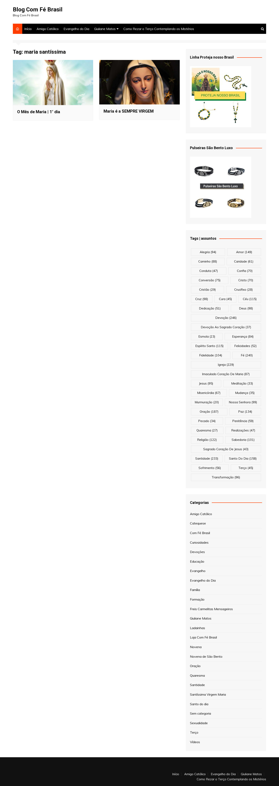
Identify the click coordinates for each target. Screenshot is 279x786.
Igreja (226, 365)
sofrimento (210, 468)
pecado (207, 421)
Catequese (198, 523)
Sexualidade (199, 723)
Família (195, 590)
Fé (247, 355)
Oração (195, 666)
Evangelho (197, 571)
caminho (207, 261)
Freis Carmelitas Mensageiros (211, 609)
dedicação (210, 308)
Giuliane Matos (105, 29)
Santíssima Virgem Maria (208, 694)
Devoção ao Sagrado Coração (226, 327)
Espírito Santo (209, 346)
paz (245, 412)
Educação (197, 561)
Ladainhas (197, 628)
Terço (245, 468)
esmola (206, 336)
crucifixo (243, 290)
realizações (243, 430)
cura (225, 299)
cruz (201, 299)
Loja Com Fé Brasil (203, 637)
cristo (245, 280)
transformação (226, 477)
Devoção (226, 318)
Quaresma (197, 675)
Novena (196, 647)
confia (245, 271)
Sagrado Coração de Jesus (226, 449)
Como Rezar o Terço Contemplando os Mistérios (158, 29)
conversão (210, 280)
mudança (245, 393)
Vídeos (195, 742)
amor (244, 252)
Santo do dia (199, 704)
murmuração (207, 402)
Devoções (197, 552)
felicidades (245, 346)
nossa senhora (243, 402)
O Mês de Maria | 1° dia (38, 111)
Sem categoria (200, 713)
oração (209, 412)
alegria (208, 252)
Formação (197, 599)
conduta (208, 271)
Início (28, 29)
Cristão (207, 290)
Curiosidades (199, 542)
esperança (243, 336)
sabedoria (243, 440)
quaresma (207, 430)
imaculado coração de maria (226, 374)
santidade (206, 458)
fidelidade (210, 355)
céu (250, 299)
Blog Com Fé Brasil (37, 9)
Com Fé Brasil (200, 533)
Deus (246, 308)
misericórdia (209, 393)
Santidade (197, 685)
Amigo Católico (48, 29)
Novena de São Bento (206, 656)
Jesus (206, 383)
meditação (242, 383)
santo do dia (243, 458)
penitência (243, 421)
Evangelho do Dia (76, 29)
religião (207, 440)
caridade (243, 261)
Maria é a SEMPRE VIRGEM (129, 111)
